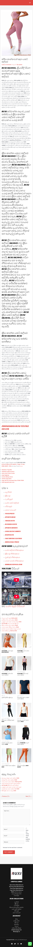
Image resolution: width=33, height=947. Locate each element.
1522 (10, 466)
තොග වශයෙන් (10, 510)
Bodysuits (9, 535)
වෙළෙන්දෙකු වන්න (16, 893)
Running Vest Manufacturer (16, 886)
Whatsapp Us (16, 931)
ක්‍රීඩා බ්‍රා (7, 496)
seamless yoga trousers (8, 471)
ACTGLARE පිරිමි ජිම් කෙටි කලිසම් (10, 785)
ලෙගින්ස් (8, 492)
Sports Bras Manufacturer (16, 885)
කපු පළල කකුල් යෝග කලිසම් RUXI (10, 778)
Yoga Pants (9, 514)
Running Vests (11, 524)
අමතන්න (16, 924)
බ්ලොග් (14, 64)
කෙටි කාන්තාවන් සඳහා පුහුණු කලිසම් (11, 783)
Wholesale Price (12, 542)
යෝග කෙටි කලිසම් (12, 503)
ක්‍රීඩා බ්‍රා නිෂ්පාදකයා (12, 554)
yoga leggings (5, 475)
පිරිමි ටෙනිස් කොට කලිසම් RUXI (10, 625)
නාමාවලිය (16, 895)
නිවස (16, 919)
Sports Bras (10, 517)
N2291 (6, 466)
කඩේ (21, 466)
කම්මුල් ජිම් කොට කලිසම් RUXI (9, 780)
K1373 (10, 464)
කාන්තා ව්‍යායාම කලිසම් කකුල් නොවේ (11, 629)
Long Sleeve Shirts (13, 531)
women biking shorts (7, 477)
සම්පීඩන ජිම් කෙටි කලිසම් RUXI (9, 620)
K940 (3, 466)
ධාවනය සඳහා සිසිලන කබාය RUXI (10, 627)
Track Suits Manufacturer (16, 888)
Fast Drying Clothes (13, 538)
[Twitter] (15, 943)
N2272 (14, 464)
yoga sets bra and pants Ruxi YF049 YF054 (13, 480)
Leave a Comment (6, 64)
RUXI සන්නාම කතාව (16, 892)
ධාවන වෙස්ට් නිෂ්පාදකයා (14, 561)
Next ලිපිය (29, 796)
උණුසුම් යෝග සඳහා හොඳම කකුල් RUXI (11, 621)
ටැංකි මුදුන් (9, 499)
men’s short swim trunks (8, 473)
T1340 (18, 464)
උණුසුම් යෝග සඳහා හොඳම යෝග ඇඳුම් (11, 787)
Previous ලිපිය (5, 796)
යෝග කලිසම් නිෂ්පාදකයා (14, 550)
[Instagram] (18, 943)
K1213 (3, 464)
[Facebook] (12, 943)
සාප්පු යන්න (17, 921)
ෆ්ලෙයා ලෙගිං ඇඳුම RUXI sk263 (9, 618)
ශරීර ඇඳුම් (8, 506)
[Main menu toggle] (29, 2)
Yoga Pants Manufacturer (16, 890)
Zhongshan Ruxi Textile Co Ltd (15, 428)
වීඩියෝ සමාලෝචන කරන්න (16, 907)
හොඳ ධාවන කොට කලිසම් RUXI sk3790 (12, 781)
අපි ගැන (17, 922)
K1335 (7, 464)
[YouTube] (21, 943)
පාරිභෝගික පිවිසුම (16, 928)
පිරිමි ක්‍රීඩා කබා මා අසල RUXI (9, 790)
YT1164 (22, 464)
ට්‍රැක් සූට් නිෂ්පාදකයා (12, 557)
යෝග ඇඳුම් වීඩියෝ (15, 606)
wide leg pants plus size (8, 482)
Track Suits (10, 521)
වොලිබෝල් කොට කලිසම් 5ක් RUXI (10, 789)
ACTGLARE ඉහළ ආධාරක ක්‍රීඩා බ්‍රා (10, 623)
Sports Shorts (11, 528)
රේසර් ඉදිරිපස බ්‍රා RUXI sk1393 (9, 630)
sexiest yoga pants (6, 478)
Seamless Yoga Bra (7, 469)
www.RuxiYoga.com (13, 564)
